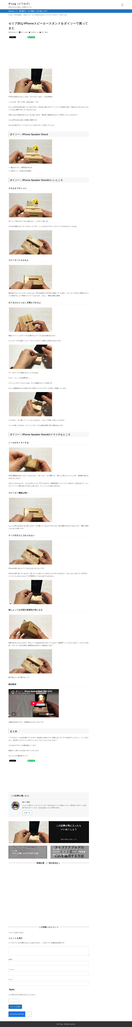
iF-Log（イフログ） (20, 3)
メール (11, 969)
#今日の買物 (42, 808)
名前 (11, 959)
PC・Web (45, 32)
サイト (11, 979)
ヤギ (49, 808)
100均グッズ (35, 32)
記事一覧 (27, 813)
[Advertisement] (62, 53)
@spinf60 (30, 102)
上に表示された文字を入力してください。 (23, 995)
